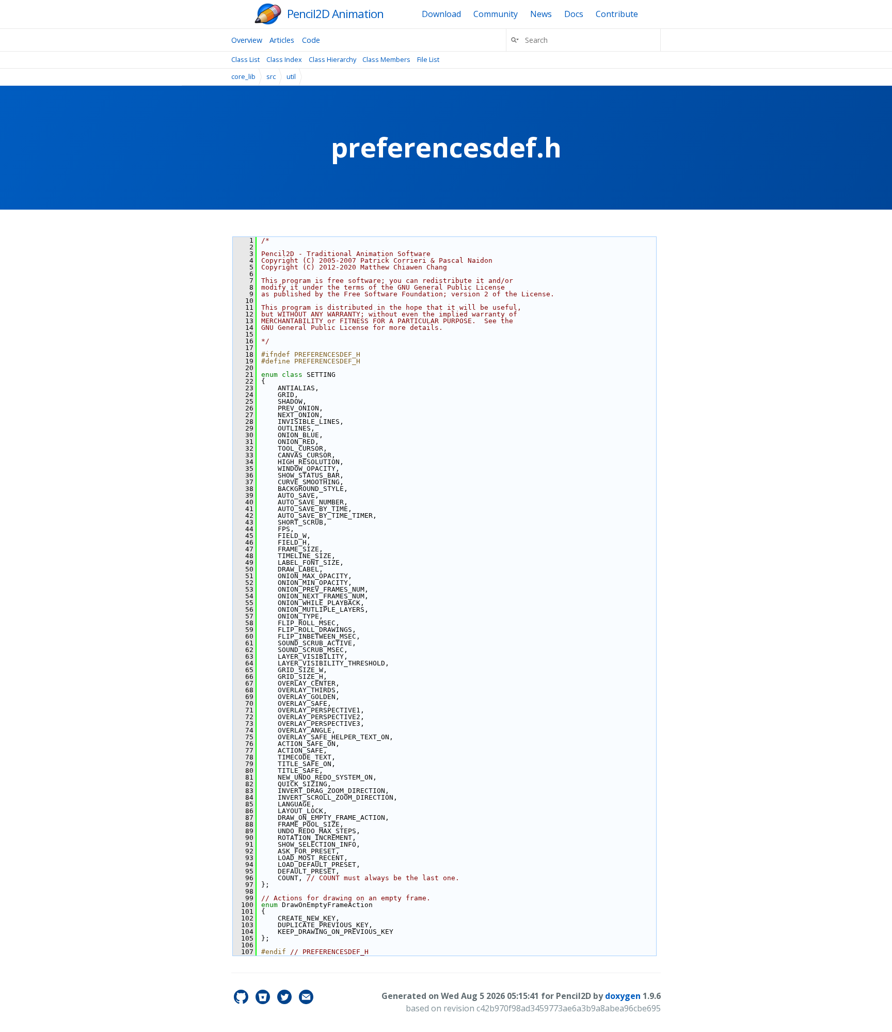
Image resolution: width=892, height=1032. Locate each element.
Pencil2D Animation (335, 14)
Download (441, 14)
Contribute (617, 14)
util (291, 76)
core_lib (243, 76)
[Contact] (306, 1001)
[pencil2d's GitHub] (242, 1001)
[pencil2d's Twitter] (285, 1001)
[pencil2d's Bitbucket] (264, 1001)
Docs (573, 14)
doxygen (623, 996)
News (541, 14)
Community (495, 14)
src (271, 76)
